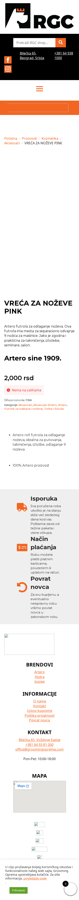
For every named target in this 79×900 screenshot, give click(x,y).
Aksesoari (12, 143)
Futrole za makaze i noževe (23, 408)
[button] (60, 42)
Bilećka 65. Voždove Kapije (39, 739)
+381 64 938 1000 (63, 55)
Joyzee (40, 681)
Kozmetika (50, 138)
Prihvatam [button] (18, 890)
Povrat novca (39, 720)
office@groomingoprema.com (39, 749)
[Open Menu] (39, 88)
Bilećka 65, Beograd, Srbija (32, 55)
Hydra (39, 677)
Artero (62, 405)
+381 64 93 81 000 (39, 744)
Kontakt (39, 706)
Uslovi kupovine (39, 710)
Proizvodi (29, 138)
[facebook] (8, 60)
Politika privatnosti (40, 715)
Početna (10, 138)
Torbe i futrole (54, 408)
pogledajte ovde (35, 878)
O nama (39, 701)
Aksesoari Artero (45, 405)
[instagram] (8, 69)
